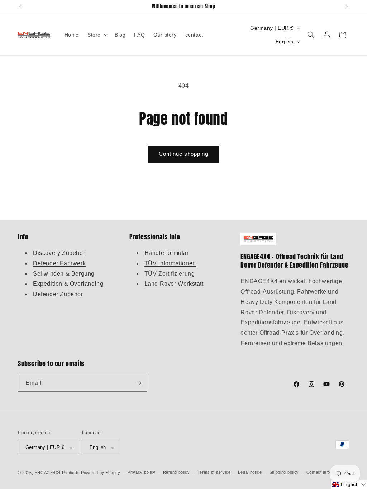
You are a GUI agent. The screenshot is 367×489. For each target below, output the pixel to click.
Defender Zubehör (58, 294)
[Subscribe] (139, 383)
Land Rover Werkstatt (174, 284)
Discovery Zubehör (59, 253)
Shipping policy (284, 472)
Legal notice (250, 472)
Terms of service (214, 472)
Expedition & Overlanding (68, 284)
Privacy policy (142, 472)
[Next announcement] (346, 7)
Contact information (325, 472)
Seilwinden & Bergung (64, 274)
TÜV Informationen (170, 263)
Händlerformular (166, 253)
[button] (96, 34)
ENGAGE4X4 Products (57, 472)
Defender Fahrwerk (59, 263)
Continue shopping (183, 154)
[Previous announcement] (20, 7)
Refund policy (176, 472)
